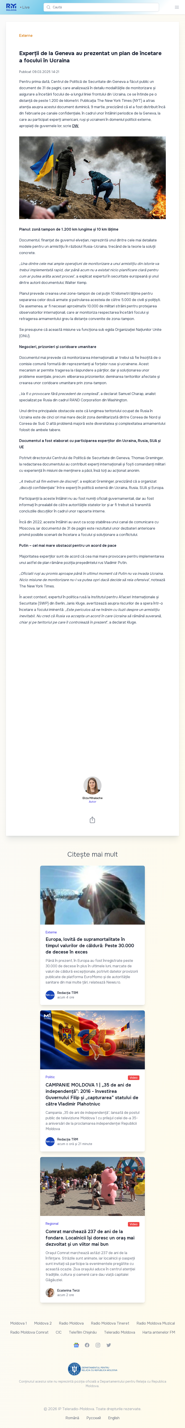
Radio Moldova (71, 1323)
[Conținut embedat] (92, 698)
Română (72, 1418)
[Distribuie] (92, 819)
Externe (25, 35)
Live (25, 7)
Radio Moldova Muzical (155, 1323)
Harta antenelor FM (158, 1332)
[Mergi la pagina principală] (11, 7)
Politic (50, 1077)
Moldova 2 (43, 1323)
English (114, 1418)
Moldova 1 (18, 1323)
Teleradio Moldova (119, 1332)
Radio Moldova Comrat (29, 1332)
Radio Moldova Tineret (110, 1323)
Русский (93, 1418)
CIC (59, 1332)
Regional (52, 1224)
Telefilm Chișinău (83, 1332)
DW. (75, 126)
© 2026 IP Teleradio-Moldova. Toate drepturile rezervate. (92, 1409)
